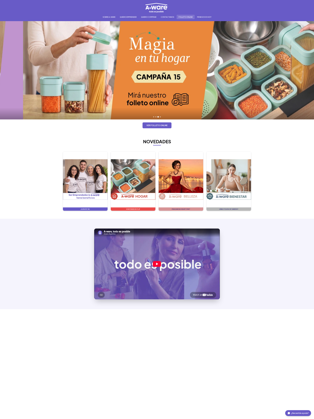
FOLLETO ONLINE (186, 17)
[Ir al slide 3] (158, 117)
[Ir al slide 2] (156, 116)
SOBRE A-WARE (109, 17)
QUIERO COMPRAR (148, 17)
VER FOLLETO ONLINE (157, 125)
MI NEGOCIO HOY (204, 17)
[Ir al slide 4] (160, 116)
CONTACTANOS (167, 17)
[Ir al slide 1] (153, 116)
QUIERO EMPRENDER (128, 17)
